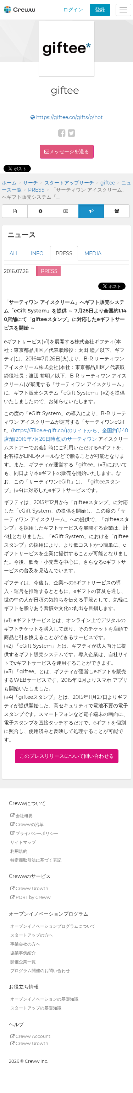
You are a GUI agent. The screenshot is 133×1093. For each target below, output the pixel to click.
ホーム (9, 183)
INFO (37, 253)
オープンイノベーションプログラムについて (52, 925)
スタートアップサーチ (69, 183)
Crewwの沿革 (29, 824)
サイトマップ (23, 842)
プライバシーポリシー (36, 833)
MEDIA (92, 253)
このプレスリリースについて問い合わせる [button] (67, 756)
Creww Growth (31, 888)
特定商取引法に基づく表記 (35, 859)
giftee (107, 183)
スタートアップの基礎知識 (35, 1008)
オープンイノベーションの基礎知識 (44, 999)
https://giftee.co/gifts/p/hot (69, 117)
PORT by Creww (33, 897)
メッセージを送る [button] (69, 151)
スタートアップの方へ (31, 934)
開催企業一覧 (23, 961)
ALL (14, 253)
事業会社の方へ (25, 943)
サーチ (30, 183)
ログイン (73, 9)
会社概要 (24, 815)
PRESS (36, 190)
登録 (100, 9)
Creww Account (32, 1036)
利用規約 (18, 850)
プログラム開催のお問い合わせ (40, 970)
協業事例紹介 (23, 952)
